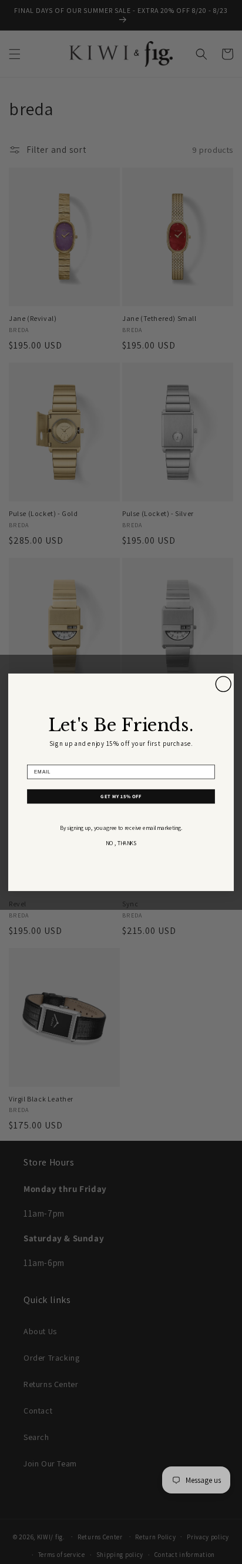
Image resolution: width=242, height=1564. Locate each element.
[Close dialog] (223, 683)
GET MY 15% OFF (120, 796)
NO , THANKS (121, 843)
